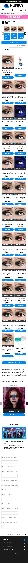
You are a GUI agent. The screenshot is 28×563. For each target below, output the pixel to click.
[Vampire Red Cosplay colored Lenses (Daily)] (7, 92)
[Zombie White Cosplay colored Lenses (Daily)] (7, 67)
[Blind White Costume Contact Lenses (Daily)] (7, 219)
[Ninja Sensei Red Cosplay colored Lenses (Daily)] (20, 320)
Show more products (14, 363)
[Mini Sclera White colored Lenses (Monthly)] (7, 269)
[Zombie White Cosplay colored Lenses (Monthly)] (20, 143)
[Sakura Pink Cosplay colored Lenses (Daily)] (7, 168)
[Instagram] (10, 553)
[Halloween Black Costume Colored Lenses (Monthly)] (7, 143)
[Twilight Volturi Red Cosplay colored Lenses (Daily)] (20, 92)
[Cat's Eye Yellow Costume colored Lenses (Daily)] (7, 294)
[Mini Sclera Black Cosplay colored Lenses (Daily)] (7, 193)
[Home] (2, 13)
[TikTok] (20, 553)
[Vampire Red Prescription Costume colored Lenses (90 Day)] (20, 244)
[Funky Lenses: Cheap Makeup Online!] (14, 439)
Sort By (7, 49)
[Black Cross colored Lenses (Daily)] (20, 219)
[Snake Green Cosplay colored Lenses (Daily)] (7, 320)
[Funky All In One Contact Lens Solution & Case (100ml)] (20, 65)
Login (19, 534)
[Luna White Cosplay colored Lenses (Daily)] (20, 294)
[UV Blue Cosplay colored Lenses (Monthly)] (20, 117)
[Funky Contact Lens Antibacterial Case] (20, 344)
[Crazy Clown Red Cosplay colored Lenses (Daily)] (7, 244)
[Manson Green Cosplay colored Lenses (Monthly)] (7, 345)
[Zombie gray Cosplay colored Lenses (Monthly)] (20, 269)
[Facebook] (8, 553)
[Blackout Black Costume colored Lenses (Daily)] (7, 117)
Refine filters (14, 42)
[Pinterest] (18, 553)
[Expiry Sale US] (14, 17)
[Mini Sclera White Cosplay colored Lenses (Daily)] (20, 193)
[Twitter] (13, 553)
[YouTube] (15, 553)
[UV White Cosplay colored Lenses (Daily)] (20, 168)
